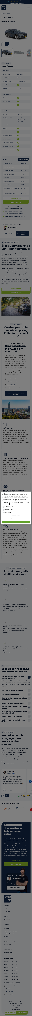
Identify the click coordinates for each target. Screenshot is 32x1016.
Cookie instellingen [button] (16, 515)
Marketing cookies (8, 511)
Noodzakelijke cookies (9, 506)
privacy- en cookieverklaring (16, 504)
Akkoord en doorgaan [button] (16, 518)
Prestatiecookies (8, 508)
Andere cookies (7, 512)
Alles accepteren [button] (16, 522)
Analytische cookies (8, 509)
